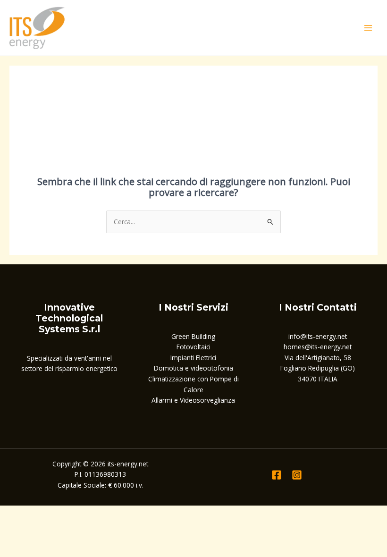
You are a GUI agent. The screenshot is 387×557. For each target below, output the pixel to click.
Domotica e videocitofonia (193, 367)
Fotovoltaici (193, 346)
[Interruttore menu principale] (368, 27)
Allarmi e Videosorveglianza (193, 400)
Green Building (193, 336)
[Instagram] (297, 475)
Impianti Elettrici (193, 357)
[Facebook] (276, 475)
